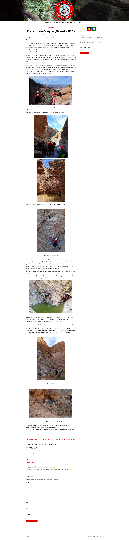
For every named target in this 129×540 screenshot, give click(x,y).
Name (27, 502)
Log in (27, 531)
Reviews (64, 22)
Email (27, 508)
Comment (28, 482)
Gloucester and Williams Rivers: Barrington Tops (38, 439)
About (79, 22)
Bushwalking (56, 22)
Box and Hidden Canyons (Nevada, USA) (65, 439)
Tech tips (69, 22)
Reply (28, 459)
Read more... (99, 44)
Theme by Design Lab (98, 536)
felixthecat (30, 462)
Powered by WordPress (88, 536)
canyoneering (51, 27)
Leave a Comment (43, 435)
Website (28, 514)
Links (75, 22)
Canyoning (48, 22)
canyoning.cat (56, 35)
